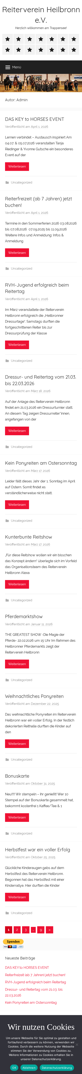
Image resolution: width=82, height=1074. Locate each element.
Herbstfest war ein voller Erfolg (37, 850)
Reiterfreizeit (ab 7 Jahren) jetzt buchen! (35, 975)
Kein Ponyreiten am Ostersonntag (41, 463)
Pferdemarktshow (24, 616)
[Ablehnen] (77, 1044)
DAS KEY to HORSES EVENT (34, 119)
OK (14, 1067)
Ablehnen (29, 1067)
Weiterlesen (17, 166)
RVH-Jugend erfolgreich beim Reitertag (35, 982)
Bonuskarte (17, 776)
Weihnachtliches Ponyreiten (34, 696)
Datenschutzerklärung (57, 1067)
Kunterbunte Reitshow (28, 537)
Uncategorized (21, 182)
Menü (16, 67)
